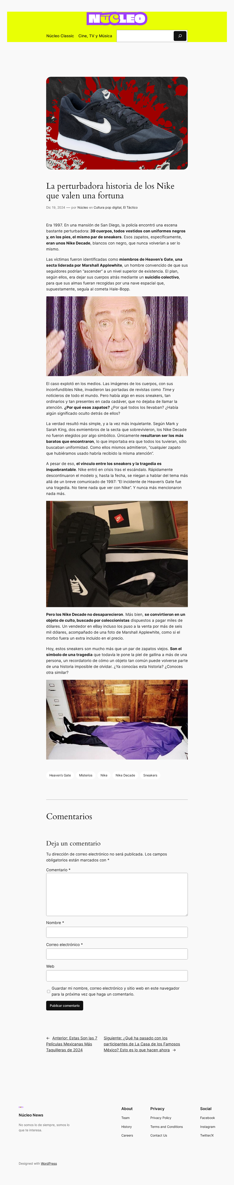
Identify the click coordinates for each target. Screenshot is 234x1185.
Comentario (58, 870)
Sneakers (150, 775)
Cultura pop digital (107, 207)
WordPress (49, 1163)
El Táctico (130, 207)
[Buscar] (180, 36)
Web (50, 966)
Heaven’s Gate (60, 775)
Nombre (55, 922)
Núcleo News (31, 1115)
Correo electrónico (64, 944)
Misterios (85, 775)
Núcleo (82, 207)
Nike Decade (125, 775)
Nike (104, 775)
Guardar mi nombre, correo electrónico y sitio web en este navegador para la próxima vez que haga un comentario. (115, 991)
